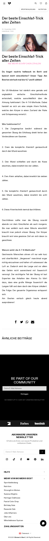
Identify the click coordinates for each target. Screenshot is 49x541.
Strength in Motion (12, 490)
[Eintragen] (42, 452)
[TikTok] (14, 459)
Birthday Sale (9, 505)
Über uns (7, 517)
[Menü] (4, 3)
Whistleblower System (13, 520)
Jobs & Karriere (10, 513)
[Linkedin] (42, 459)
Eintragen (24, 394)
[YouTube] (28, 459)
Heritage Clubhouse (12, 498)
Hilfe (7, 472)
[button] (16, 322)
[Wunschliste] (41, 3)
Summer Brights (10, 494)
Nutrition (42, 9)
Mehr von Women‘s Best (18, 478)
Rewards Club (9, 509)
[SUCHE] (35, 3)
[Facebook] (21, 459)
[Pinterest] (35, 459)
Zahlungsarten (14, 526)
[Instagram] (7, 459)
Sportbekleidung (28, 9)
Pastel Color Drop (11, 501)
